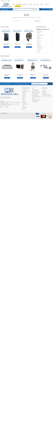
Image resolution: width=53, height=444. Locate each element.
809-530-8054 (7, 97)
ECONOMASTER (39, 38)
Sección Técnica (18, 6)
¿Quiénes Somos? (24, 104)
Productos (23, 100)
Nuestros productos (19, 4)
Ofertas (38, 4)
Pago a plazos (47, 4)
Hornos (23, 98)
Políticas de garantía (35, 94)
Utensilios (23, 99)
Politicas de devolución (35, 93)
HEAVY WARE (39, 41)
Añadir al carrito (20, 77)
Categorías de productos (4, 29)
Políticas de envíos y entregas (36, 92)
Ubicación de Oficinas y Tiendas (46, 94)
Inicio (14, 4)
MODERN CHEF (39, 47)
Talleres (23, 109)
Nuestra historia (24, 103)
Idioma (10, 0)
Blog (34, 4)
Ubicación (42, 4)
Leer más (7, 77)
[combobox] (22, 9)
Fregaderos (23, 97)
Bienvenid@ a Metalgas (4, 0)
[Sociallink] (0, 106)
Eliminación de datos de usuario (36, 99)
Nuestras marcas (25, 4)
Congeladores (24, 93)
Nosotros (30, 4)
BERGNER (38, 32)
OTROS (38, 50)
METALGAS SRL (5, 113)
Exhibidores (23, 92)
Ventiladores (24, 94)
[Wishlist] (43, 9)
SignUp (50, 83)
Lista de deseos (44, 92)
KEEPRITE (38, 44)
